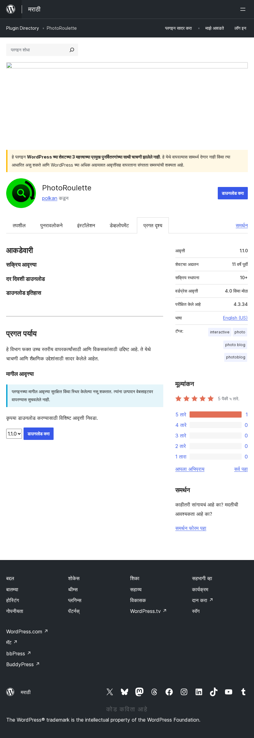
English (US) (235, 317)
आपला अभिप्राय (189, 469)
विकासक (138, 600)
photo (239, 332)
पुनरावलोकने (51, 225)
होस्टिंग (12, 600)
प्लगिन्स (74, 600)
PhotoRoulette (66, 187)
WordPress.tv (148, 611)
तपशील (19, 225)
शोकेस (74, 578)
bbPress (18, 653)
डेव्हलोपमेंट (119, 225)
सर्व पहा (241, 469)
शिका (134, 578)
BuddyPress (23, 664)
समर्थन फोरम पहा (190, 528)
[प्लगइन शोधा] (72, 50)
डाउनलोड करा (233, 193)
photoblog (235, 357)
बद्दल (10, 578)
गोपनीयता (14, 611)
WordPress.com (27, 631)
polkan (49, 198)
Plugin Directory (22, 28)
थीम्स (73, 589)
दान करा (202, 600)
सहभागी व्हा (202, 578)
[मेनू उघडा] (244, 9)
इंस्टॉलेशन (86, 225)
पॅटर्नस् (74, 611)
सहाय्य (136, 589)
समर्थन (242, 225)
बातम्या (12, 589)
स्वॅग (195, 611)
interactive (220, 332)
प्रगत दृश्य (152, 225)
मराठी (26, 692)
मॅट (12, 642)
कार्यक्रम (200, 589)
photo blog (235, 344)
